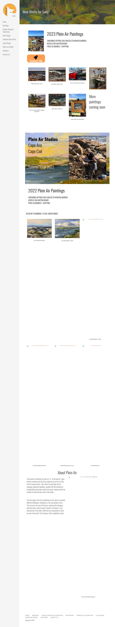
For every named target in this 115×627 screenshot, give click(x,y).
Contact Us (6, 54)
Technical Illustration (9, 39)
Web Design (6, 35)
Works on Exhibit (8, 46)
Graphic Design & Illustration (8, 30)
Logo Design (7, 43)
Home (4, 21)
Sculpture (6, 50)
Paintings (6, 25)
